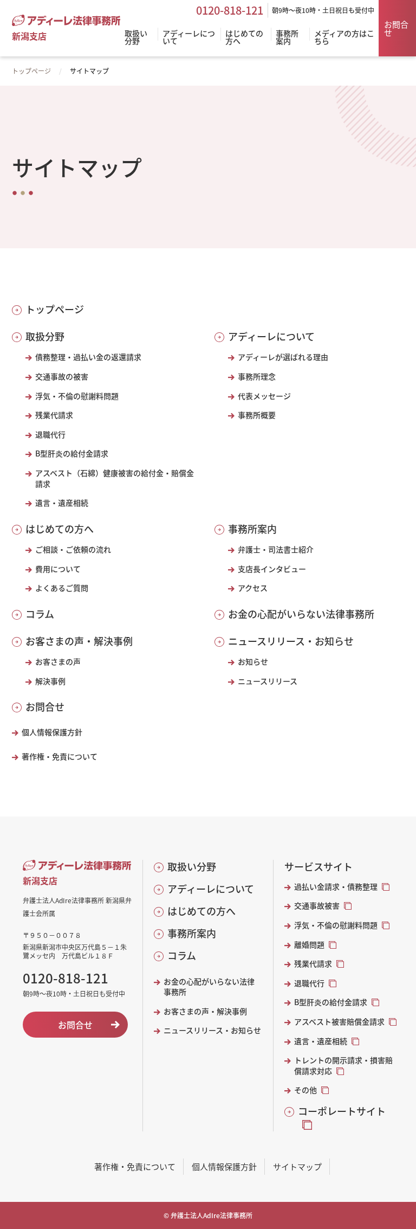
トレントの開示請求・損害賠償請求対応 (343, 1065)
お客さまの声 (58, 662)
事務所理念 (257, 376)
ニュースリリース (267, 681)
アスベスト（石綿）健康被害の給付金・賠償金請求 (114, 478)
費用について (58, 569)
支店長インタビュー (272, 569)
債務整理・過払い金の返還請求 (88, 357)
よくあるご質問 (61, 588)
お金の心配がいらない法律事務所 (301, 614)
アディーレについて (271, 336)
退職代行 (50, 434)
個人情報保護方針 (52, 732)
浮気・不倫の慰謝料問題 (77, 396)
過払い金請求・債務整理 (336, 886)
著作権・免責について (60, 756)
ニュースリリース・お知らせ (291, 641)
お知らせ (253, 662)
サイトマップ (297, 1166)
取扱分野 (44, 336)
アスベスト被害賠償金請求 (339, 1021)
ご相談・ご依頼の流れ (73, 549)
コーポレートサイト (342, 1111)
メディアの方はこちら (344, 37)
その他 (305, 1090)
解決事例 (50, 681)
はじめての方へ (59, 529)
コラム (39, 614)
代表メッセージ (264, 396)
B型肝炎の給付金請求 (71, 453)
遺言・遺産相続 (61, 503)
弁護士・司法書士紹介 (276, 549)
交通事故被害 (317, 905)
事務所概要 (257, 415)
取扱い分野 (191, 866)
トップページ (31, 70)
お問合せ (396, 28)
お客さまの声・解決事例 (79, 641)
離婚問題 (309, 945)
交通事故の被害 (61, 376)
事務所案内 (252, 529)
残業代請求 (54, 415)
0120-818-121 (229, 10)
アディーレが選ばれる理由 (283, 357)
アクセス (253, 588)
